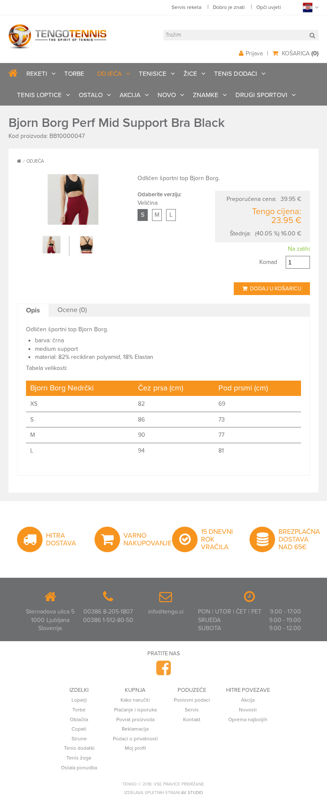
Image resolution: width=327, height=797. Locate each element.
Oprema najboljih (247, 719)
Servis (192, 710)
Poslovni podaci (192, 700)
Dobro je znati (229, 7)
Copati (79, 729)
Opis (33, 310)
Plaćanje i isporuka (135, 710)
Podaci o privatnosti (135, 739)
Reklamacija (135, 729)
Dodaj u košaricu (274, 288)
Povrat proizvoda (135, 719)
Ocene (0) (72, 310)
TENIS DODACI (235, 73)
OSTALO (91, 95)
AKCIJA (130, 95)
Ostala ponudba (79, 768)
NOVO (167, 95)
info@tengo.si (166, 611)
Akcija (248, 700)
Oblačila (79, 719)
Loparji (79, 700)
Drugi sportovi (261, 95)
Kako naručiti (135, 700)
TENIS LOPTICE (39, 95)
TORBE (74, 73)
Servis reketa (186, 7)
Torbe (79, 710)
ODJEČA (109, 73)
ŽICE (190, 73)
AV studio (192, 792)
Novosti (248, 710)
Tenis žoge (79, 758)
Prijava (254, 53)
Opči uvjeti (268, 7)
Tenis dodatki (79, 748)
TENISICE (152, 73)
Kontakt (192, 719)
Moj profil (135, 748)
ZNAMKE (205, 95)
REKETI (36, 73)
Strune (79, 739)
